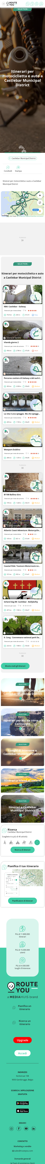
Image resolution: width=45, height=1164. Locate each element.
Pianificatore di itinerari (22, 901)
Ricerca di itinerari (22, 850)
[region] (22, 204)
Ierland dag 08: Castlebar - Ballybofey (21, 602)
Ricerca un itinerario (25, 1022)
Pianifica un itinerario (24, 1007)
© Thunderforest (21, 216)
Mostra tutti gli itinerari (15, 666)
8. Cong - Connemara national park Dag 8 (23, 637)
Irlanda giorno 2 (11, 342)
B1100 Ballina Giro (12, 494)
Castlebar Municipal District (24, 158)
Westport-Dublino (12, 449)
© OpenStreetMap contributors (34, 216)
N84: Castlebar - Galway (15, 306)
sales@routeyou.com (23, 1151)
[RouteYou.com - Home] (11, 4)
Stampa (18, 171)
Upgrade (22, 1040)
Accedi (22, 1053)
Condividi (8, 171)
